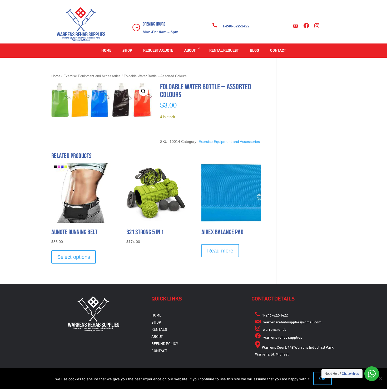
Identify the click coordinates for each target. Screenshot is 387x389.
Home (106, 50)
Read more (220, 251)
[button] (143, 91)
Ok (322, 378)
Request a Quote (158, 50)
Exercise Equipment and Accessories (92, 76)
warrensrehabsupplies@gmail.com (292, 322)
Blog (254, 50)
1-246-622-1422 (236, 26)
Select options (73, 257)
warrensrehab (274, 330)
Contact (278, 50)
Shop (127, 50)
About (190, 50)
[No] (380, 378)
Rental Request (224, 50)
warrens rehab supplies (282, 337)
